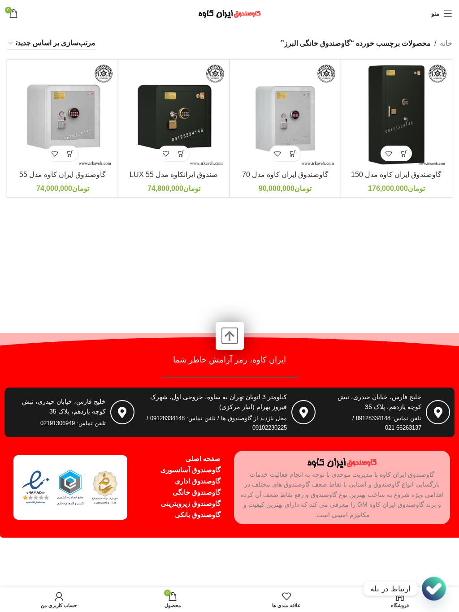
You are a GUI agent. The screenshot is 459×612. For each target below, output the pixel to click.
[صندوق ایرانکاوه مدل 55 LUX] (174, 115)
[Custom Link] (434, 589)
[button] (404, 153)
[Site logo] (229, 13)
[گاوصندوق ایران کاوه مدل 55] (62, 115)
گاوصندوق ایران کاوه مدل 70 (285, 174)
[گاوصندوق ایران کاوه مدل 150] (396, 115)
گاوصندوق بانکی (198, 514)
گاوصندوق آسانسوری (190, 470)
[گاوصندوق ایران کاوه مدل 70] (285, 115)
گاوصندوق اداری (198, 481)
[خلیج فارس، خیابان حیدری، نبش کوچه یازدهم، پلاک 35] (438, 412)
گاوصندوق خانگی (197, 492)
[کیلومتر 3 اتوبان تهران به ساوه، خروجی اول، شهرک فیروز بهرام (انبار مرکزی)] (303, 412)
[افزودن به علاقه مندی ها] (388, 153)
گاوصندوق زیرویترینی (191, 503)
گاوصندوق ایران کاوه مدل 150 (396, 174)
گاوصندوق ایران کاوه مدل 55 (62, 174)
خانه (446, 43)
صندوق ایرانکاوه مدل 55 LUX (174, 174)
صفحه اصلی (203, 458)
